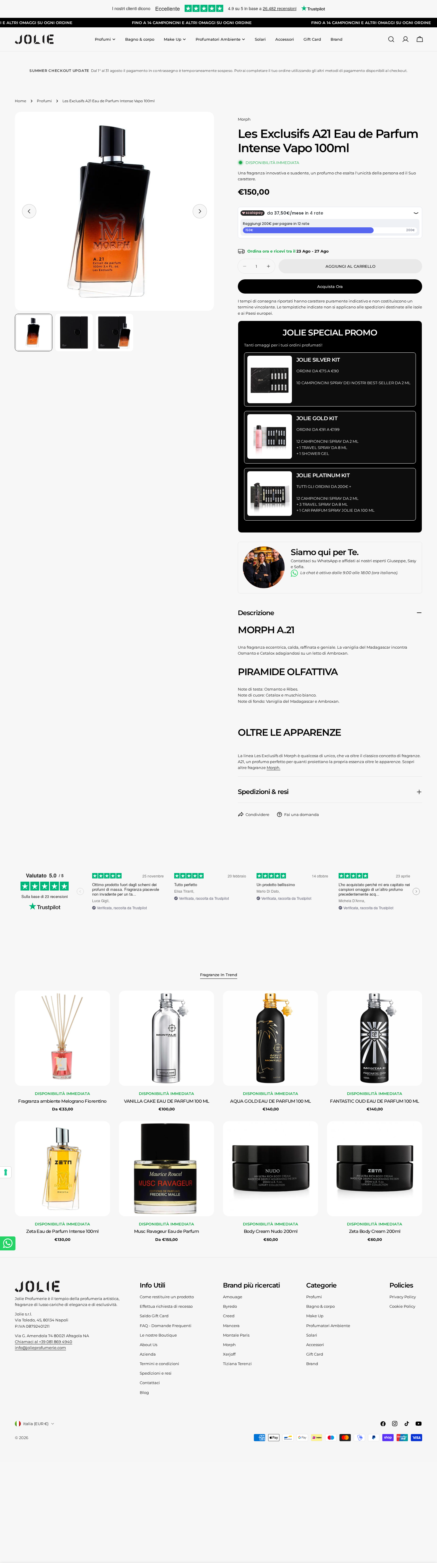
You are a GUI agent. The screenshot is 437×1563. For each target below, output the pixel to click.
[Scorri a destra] (200, 211)
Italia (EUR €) (35, 1423)
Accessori (315, 1344)
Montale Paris (236, 1335)
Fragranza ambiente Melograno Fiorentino (62, 1101)
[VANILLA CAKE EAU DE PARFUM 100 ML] (166, 1038)
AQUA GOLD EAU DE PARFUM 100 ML (270, 1101)
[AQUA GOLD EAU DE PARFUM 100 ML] (270, 1038)
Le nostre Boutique (158, 1335)
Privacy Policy (402, 1296)
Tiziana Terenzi (237, 1363)
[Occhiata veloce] (101, 1004)
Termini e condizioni (159, 1363)
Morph (244, 119)
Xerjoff (229, 1354)
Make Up (314, 1315)
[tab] (218, 975)
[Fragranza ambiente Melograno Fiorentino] (62, 1038)
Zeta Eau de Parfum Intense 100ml (62, 1231)
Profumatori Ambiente (328, 1325)
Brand (312, 1363)
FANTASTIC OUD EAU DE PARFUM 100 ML (374, 1101)
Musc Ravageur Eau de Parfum (166, 1231)
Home (20, 101)
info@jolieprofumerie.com (40, 1347)
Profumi (44, 101)
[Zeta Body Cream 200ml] (374, 1168)
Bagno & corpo (320, 1306)
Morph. (273, 767)
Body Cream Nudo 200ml (271, 1231)
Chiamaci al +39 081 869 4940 (43, 1341)
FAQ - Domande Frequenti (165, 1325)
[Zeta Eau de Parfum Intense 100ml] (62, 1168)
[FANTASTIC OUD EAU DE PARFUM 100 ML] (374, 1038)
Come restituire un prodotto (167, 1296)
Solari (311, 1335)
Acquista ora (330, 286)
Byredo (230, 1306)
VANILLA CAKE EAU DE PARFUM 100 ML (166, 1101)
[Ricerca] (391, 39)
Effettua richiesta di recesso (166, 1306)
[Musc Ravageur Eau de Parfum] (166, 1168)
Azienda (148, 1354)
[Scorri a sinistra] (29, 211)
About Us (148, 1344)
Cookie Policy (402, 1306)
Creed (229, 1315)
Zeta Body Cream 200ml (374, 1231)
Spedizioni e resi (156, 1373)
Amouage (232, 1296)
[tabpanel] (218, 1116)
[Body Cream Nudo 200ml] (270, 1168)
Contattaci (150, 1382)
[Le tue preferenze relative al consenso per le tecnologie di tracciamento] (5, 1172)
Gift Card (314, 1354)
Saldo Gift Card (154, 1315)
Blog (144, 1392)
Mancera (231, 1325)
